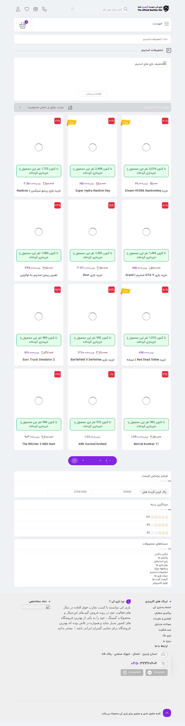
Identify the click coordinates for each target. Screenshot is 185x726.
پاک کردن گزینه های (154, 492)
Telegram (159, 672)
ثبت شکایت (165, 630)
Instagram (134, 672)
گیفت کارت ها (160, 579)
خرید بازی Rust (92, 275)
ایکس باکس (161, 554)
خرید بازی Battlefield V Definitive (92, 360)
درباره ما (167, 641)
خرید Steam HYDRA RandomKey (146, 191)
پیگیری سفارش (162, 613)
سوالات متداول (163, 624)
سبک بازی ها (161, 576)
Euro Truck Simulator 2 (39, 360)
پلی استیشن (161, 561)
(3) (158, 525)
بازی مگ (166, 635)
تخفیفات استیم (159, 572)
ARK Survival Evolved (92, 444)
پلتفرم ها (163, 558)
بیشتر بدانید (65, 628)
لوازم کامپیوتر (160, 583)
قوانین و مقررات (162, 618)
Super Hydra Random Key (92, 191)
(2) (158, 532)
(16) (157, 517)
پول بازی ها (162, 565)
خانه (165, 39)
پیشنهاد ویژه (161, 568)
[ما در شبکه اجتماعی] (35, 9)
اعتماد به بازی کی (162, 607)
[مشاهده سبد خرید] (22, 26)
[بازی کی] (153, 9)
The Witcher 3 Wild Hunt (38, 444)
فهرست (158, 24)
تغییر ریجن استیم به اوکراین (39, 275)
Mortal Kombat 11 (146, 444)
